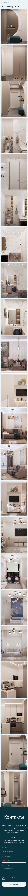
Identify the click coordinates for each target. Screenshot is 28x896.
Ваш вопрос (5, 865)
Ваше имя (5, 847)
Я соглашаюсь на (13, 878)
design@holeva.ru (16, 832)
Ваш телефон (6, 856)
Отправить (14, 884)
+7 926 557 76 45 (19, 830)
